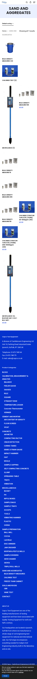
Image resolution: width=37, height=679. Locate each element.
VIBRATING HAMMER (12, 518)
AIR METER (8, 434)
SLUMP (7, 472)
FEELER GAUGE (10, 386)
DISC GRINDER (9, 544)
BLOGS (5, 372)
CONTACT (6, 596)
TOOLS (7, 514)
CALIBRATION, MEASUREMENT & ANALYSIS (15, 377)
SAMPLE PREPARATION (11, 529)
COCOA (7, 536)
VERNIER (7, 412)
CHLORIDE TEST (10, 578)
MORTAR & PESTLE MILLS (14, 551)
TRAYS (6, 480)
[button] (34, 2)
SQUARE (7, 397)
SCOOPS (7, 510)
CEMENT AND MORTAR (11, 417)
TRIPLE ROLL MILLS (12, 567)
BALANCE (8, 382)
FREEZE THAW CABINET (13, 581)
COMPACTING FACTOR (13, 438)
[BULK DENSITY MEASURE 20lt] (10, 184)
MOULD (7, 461)
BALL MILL (8, 532)
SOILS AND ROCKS (9, 585)
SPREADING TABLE (11, 476)
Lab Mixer (8, 540)
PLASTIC (7, 521)
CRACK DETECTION (11, 442)
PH (5, 495)
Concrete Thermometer (13, 409)
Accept (5, 676)
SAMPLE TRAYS (10, 506)
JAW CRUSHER (10, 548)
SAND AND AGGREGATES (12, 571)
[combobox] (8, 23)
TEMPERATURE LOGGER (13, 405)
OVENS (7, 525)
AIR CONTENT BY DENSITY (14, 420)
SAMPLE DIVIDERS (11, 555)
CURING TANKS (10, 446)
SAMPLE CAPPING (11, 465)
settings (21, 672)
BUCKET (7, 491)
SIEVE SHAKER (10, 559)
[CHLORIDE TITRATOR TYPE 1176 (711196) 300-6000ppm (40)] (10, 232)
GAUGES (7, 390)
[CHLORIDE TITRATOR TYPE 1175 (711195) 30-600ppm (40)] (27, 207)
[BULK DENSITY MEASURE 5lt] (10, 209)
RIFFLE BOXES (9, 499)
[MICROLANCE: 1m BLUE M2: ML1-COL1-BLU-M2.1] (10, 283)
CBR (5, 589)
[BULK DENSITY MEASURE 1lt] (10, 160)
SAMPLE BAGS (10, 502)
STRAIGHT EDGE (10, 401)
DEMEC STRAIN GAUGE (13, 450)
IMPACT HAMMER (11, 453)
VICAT (6, 427)
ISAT (6, 457)
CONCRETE (6, 431)
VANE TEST (8, 592)
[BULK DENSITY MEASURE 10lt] (27, 92)
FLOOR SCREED (10, 423)
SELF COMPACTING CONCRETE (16, 469)
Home (4, 31)
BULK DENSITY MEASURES (14, 574)
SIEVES (7, 563)
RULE (6, 393)
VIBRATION (8, 484)
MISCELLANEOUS (9, 488)
